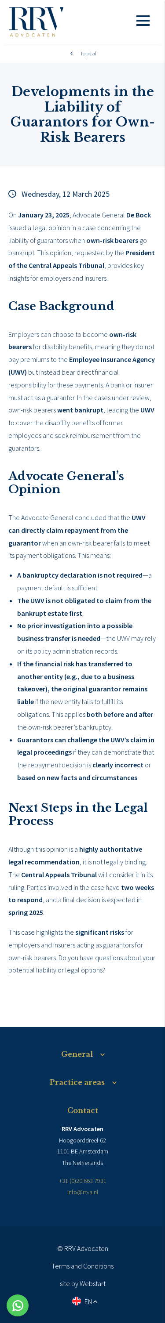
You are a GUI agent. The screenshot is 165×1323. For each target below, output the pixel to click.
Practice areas (77, 1082)
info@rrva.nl (82, 1192)
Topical (88, 53)
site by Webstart (83, 1283)
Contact (82, 1110)
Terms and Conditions (82, 1266)
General (77, 1054)
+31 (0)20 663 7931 (82, 1181)
